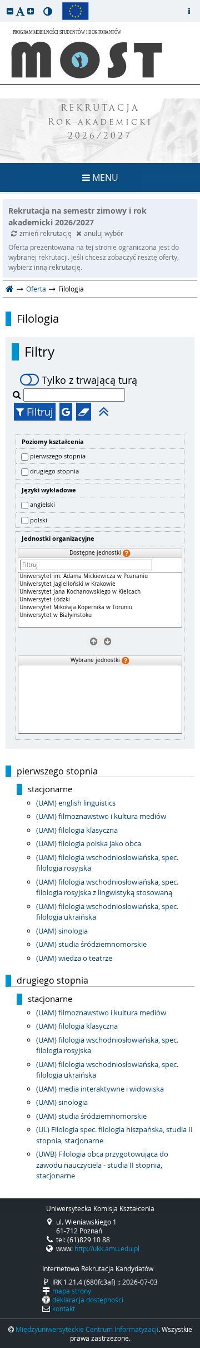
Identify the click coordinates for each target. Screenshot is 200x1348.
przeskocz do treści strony (3, 3)
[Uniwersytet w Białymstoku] (100, 615)
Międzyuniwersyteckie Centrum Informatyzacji (87, 1329)
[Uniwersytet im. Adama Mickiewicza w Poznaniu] (100, 576)
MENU (104, 177)
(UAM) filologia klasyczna (77, 830)
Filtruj (38, 411)
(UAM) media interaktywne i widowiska (100, 1089)
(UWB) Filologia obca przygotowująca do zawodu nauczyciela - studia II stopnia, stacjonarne (102, 1165)
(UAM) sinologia (62, 931)
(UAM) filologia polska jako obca (88, 843)
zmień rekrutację (46, 233)
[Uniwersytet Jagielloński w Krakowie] (100, 584)
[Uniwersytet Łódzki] (100, 600)
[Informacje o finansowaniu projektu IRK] (75, 11)
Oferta (36, 288)
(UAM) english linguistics (76, 803)
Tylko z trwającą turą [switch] (89, 380)
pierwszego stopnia (58, 456)
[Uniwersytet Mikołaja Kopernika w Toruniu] (100, 607)
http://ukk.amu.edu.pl (106, 1248)
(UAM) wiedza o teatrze (74, 958)
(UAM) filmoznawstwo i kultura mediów (101, 816)
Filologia (38, 319)
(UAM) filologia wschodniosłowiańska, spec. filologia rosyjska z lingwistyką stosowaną (107, 887)
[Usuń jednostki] (93, 641)
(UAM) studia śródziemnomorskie (91, 944)
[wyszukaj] (18, 394)
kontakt (63, 1308)
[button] (10, 11)
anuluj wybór (103, 233)
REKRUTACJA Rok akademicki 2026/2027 (100, 123)
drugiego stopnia (54, 471)
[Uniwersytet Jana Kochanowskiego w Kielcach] (100, 592)
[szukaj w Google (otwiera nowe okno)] (65, 412)
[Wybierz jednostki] (107, 641)
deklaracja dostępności (87, 1299)
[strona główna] (10, 288)
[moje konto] (189, 11)
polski (38, 520)
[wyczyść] (83, 412)
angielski (42, 504)
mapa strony (71, 1290)
